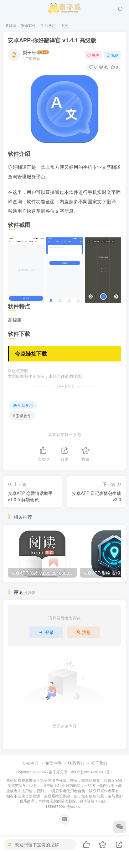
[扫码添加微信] (119, 827)
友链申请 (30, 763)
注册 (86, 632)
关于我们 (99, 763)
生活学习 (48, 25)
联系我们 (76, 763)
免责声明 (53, 763)
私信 (115, 55)
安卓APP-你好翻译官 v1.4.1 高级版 (52, 40)
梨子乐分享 (58, 771)
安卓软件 (28, 25)
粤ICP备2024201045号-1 (64, 789)
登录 (49, 632)
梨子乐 (29, 52)
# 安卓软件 (22, 415)
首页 (12, 25)
